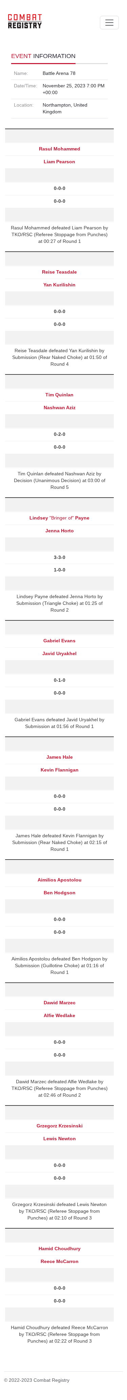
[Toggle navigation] (109, 22)
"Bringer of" (59, 518)
